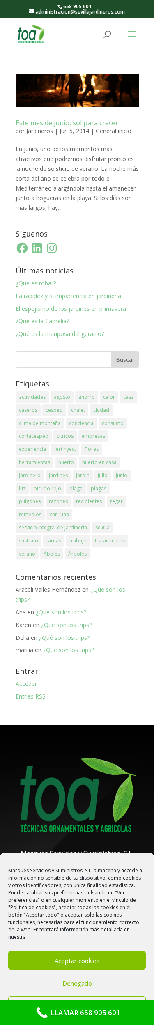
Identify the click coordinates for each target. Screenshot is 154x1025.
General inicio (113, 131)
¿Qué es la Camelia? (42, 321)
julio (103, 475)
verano (27, 553)
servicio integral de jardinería (53, 527)
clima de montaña (40, 423)
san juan (59, 514)
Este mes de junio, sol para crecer (67, 122)
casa (128, 396)
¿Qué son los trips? (61, 612)
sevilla (102, 527)
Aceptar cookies (77, 960)
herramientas (34, 462)
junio (121, 475)
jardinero (30, 475)
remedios (30, 514)
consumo (113, 423)
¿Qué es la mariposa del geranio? (60, 334)
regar (116, 501)
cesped (54, 410)
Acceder (26, 683)
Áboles (52, 553)
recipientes (89, 501)
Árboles (77, 553)
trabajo (78, 540)
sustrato (28, 540)
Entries (31, 696)
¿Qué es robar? (36, 283)
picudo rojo (47, 488)
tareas (53, 540)
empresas (93, 435)
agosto (62, 396)
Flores (91, 449)
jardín (83, 475)
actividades (32, 396)
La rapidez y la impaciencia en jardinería (68, 296)
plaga (76, 488)
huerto (66, 462)
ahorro (86, 396)
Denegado (77, 983)
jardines (58, 475)
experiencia (32, 449)
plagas (98, 488)
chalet (78, 410)
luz (22, 488)
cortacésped (33, 435)
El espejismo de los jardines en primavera (71, 309)
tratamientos (110, 540)
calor (109, 396)
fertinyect (65, 449)
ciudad (101, 410)
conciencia (81, 423)
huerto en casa (99, 462)
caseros (28, 410)
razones (58, 501)
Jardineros (39, 131)
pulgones (30, 501)
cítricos (65, 435)
